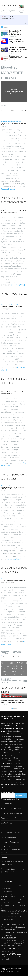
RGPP (21, 914)
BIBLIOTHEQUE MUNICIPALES (8, 894)
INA (17, 905)
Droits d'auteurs (7, 823)
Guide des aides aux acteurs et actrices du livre (18, 57)
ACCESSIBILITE (14, 886)
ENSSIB (14, 902)
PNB (5, 914)
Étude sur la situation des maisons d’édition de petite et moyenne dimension (13, 581)
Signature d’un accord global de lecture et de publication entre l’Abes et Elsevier (12, 488)
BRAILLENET (12, 899)
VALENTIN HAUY (10, 919)
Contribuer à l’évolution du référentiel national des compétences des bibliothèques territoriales (18, 50)
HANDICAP (7, 905)
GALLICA (2, 905)
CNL (20, 900)
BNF (3, 899)
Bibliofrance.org (7, 927)
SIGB (15, 916)
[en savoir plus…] (8, 189)
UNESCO (4, 919)
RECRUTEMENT (15, 914)
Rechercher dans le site (7, 792)
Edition (9, 121)
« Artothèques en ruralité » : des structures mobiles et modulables (12, 701)
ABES (4, 886)
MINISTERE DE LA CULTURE (14, 911)
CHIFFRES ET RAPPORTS (14, 663)
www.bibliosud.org (8, 938)
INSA (20, 905)
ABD (2, 886)
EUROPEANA (19, 902)
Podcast (4, 857)
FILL (24, 902)
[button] (2, 665)
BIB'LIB (15, 888)
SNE (20, 916)
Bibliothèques (14, 89)
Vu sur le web (6, 881)
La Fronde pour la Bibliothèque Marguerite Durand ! (14, 92)
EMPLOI (6, 902)
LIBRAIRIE (23, 905)
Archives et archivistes (10, 799)
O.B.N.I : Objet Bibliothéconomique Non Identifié (12, 696)
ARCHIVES (21, 886)
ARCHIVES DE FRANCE (6, 888)
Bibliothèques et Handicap (11, 813)
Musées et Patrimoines (10, 842)
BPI (8, 899)
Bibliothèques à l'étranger (11, 809)
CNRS (24, 899)
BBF (12, 888)
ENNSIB (11, 902)
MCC (2, 908)
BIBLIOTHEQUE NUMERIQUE (13, 897)
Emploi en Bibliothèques (10, 832)
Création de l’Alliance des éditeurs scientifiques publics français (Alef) (13, 392)
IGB (15, 905)
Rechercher (21, 795)
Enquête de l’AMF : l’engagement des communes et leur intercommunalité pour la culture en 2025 (17, 34)
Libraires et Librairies (16, 121)
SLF (17, 916)
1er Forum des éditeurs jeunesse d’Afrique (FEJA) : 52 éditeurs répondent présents (14, 211)
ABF (7, 886)
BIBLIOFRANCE (19, 888)
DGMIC (2, 902)
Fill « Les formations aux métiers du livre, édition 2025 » (13, 123)
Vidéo (3, 877)
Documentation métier (9, 818)
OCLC (2, 914)
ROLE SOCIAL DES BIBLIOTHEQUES (7, 916)
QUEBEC (8, 914)
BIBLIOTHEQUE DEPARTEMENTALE (7, 891)
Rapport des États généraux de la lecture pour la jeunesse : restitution (16, 42)
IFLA (12, 905)
